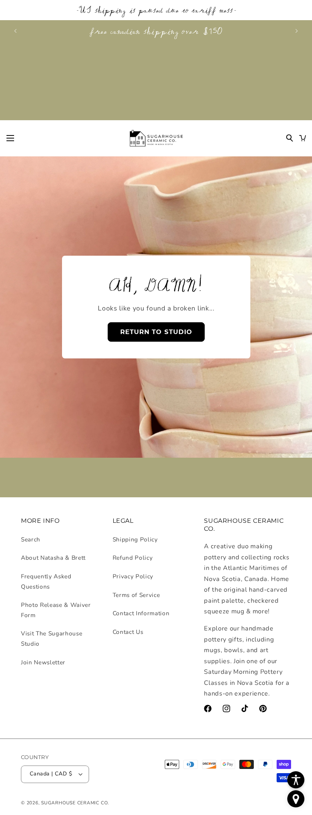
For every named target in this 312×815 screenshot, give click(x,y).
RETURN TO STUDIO (156, 332)
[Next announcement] (296, 31)
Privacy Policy (133, 576)
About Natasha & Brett (53, 558)
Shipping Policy (135, 539)
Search (30, 539)
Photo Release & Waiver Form (56, 610)
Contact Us (128, 632)
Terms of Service (136, 595)
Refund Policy (133, 558)
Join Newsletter (43, 662)
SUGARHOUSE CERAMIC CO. (75, 803)
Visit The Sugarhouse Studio (51, 638)
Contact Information (141, 613)
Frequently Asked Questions (46, 581)
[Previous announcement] (15, 31)
